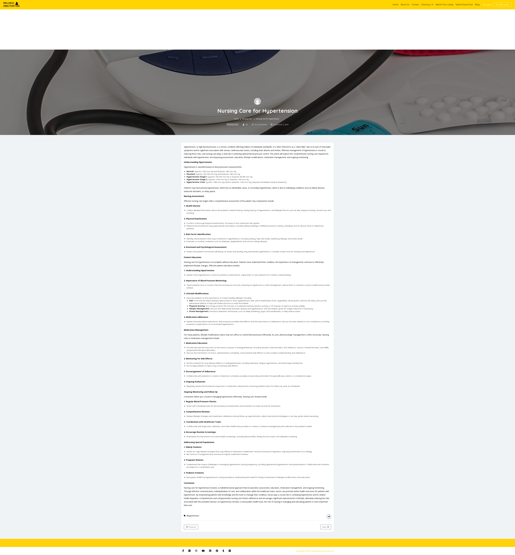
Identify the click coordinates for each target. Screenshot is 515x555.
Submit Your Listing (444, 4)
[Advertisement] (257, 29)
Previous (192, 527)
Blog (477, 4)
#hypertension (193, 515)
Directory (426, 4)
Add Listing (503, 4)
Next (324, 527)
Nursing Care (247, 119)
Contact (415, 4)
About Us (405, 4)
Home (395, 4)
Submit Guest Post (464, 4)
